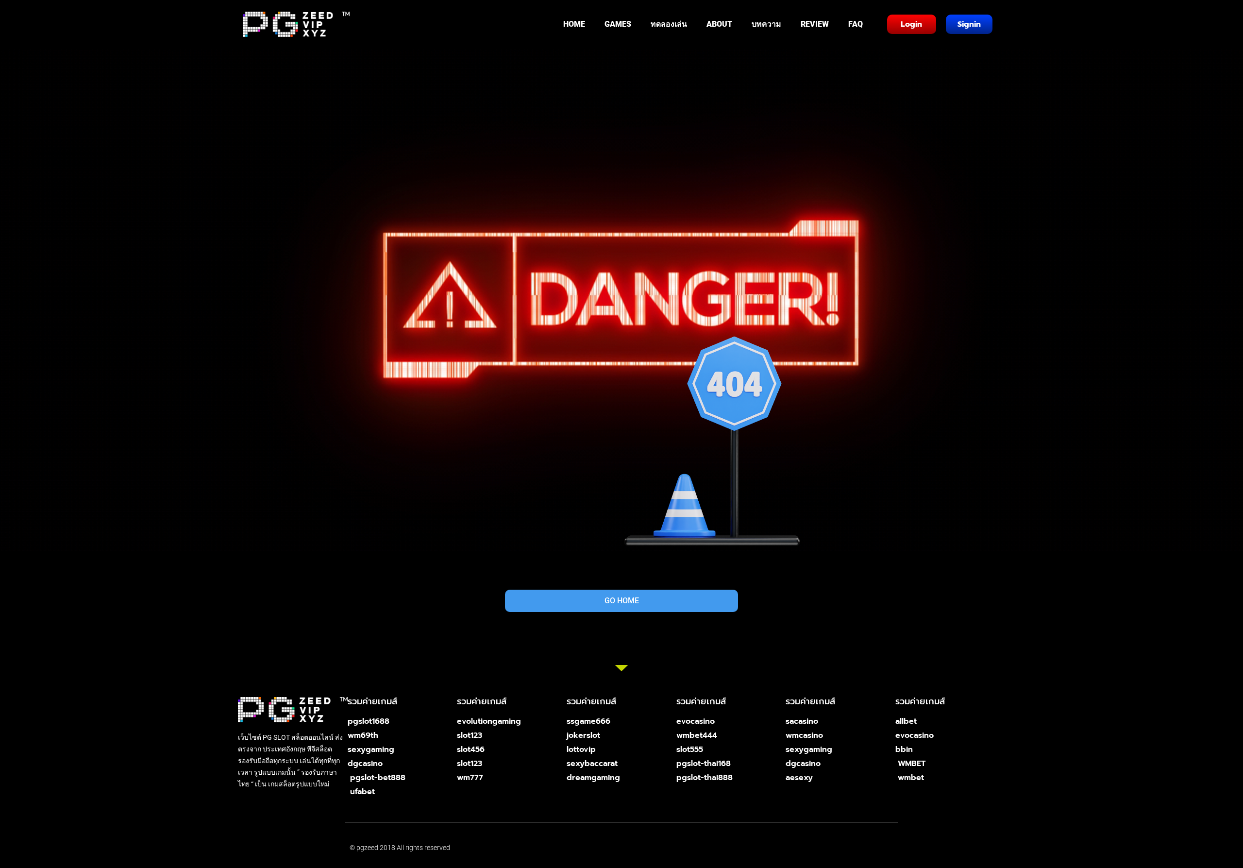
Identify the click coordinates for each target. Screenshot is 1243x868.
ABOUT (719, 24)
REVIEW (815, 24)
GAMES (618, 24)
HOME (574, 24)
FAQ (855, 24)
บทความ (766, 24)
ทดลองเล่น (669, 24)
